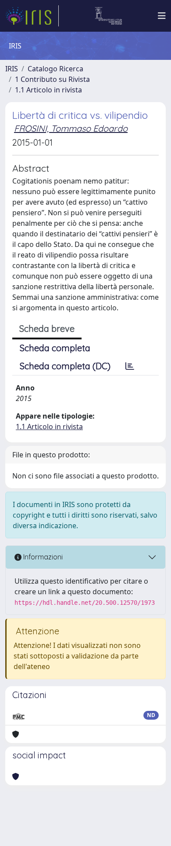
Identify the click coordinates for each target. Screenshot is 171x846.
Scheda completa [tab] (55, 347)
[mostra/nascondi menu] (162, 15)
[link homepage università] (108, 15)
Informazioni (42, 556)
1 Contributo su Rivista (52, 79)
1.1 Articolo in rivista (48, 90)
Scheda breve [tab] (47, 328)
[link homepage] (32, 15)
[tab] (130, 366)
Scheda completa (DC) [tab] (65, 366)
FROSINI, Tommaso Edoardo (71, 128)
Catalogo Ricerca (55, 69)
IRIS (11, 69)
